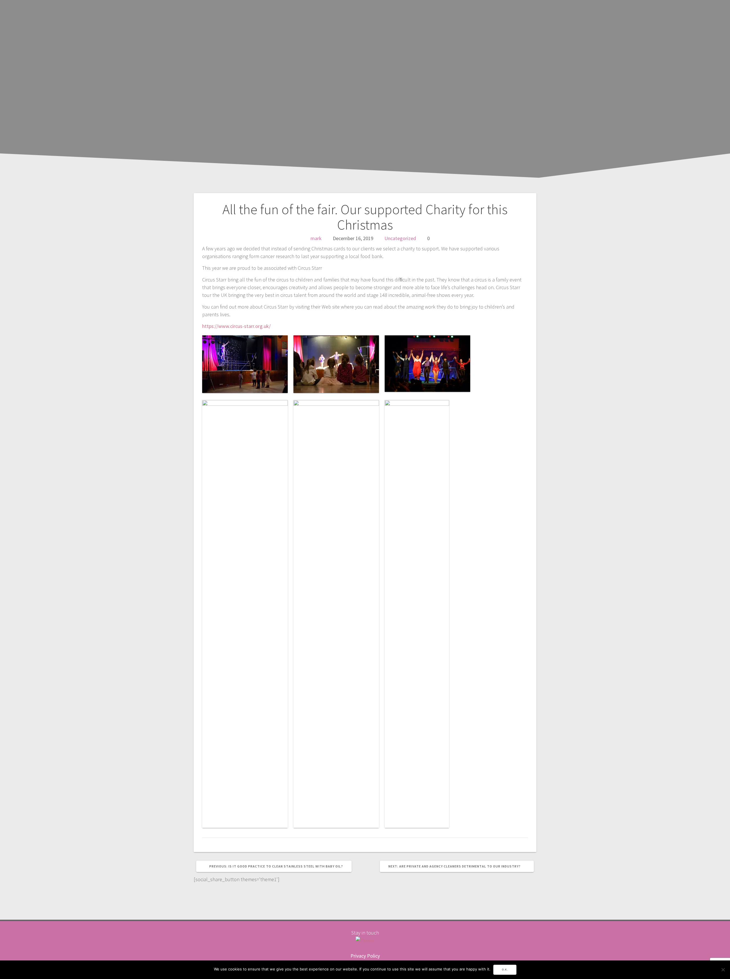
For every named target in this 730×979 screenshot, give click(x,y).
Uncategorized (400, 238)
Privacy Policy (365, 955)
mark (316, 238)
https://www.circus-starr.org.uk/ (236, 326)
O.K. (505, 969)
